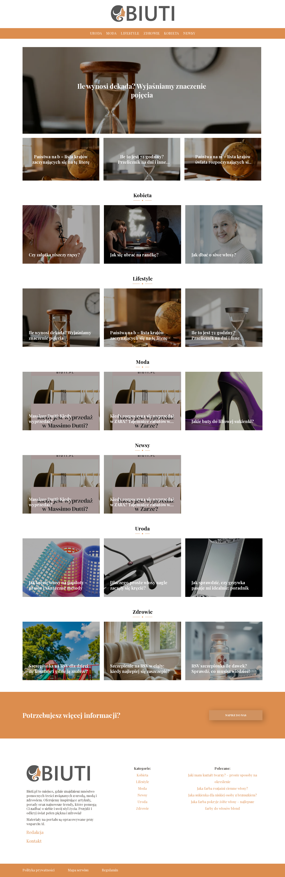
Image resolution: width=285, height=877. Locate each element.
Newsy (189, 33)
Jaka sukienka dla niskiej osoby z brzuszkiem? (222, 795)
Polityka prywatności (38, 870)
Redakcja (35, 832)
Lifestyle (130, 33)
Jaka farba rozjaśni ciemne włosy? (222, 788)
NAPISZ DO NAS (235, 715)
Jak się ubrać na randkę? (134, 254)
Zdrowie (152, 33)
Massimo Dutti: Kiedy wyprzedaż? (50, 418)
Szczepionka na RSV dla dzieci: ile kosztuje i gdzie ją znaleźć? (59, 668)
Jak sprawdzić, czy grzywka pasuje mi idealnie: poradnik (220, 585)
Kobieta (171, 33)
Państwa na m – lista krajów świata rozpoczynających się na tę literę (223, 159)
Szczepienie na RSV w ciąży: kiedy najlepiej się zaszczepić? (140, 668)
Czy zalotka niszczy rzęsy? (54, 254)
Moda (111, 33)
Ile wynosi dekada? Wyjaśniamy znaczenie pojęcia (141, 90)
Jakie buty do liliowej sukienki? (223, 421)
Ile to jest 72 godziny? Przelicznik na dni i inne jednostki (142, 159)
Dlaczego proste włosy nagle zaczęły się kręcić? (138, 585)
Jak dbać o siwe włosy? (214, 254)
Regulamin (110, 870)
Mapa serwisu (78, 870)
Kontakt (34, 841)
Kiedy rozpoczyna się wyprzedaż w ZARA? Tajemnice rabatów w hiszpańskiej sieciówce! (142, 418)
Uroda (96, 33)
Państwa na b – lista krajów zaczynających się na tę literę (61, 159)
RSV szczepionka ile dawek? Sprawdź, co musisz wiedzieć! (221, 668)
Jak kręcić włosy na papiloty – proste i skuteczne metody (58, 585)
